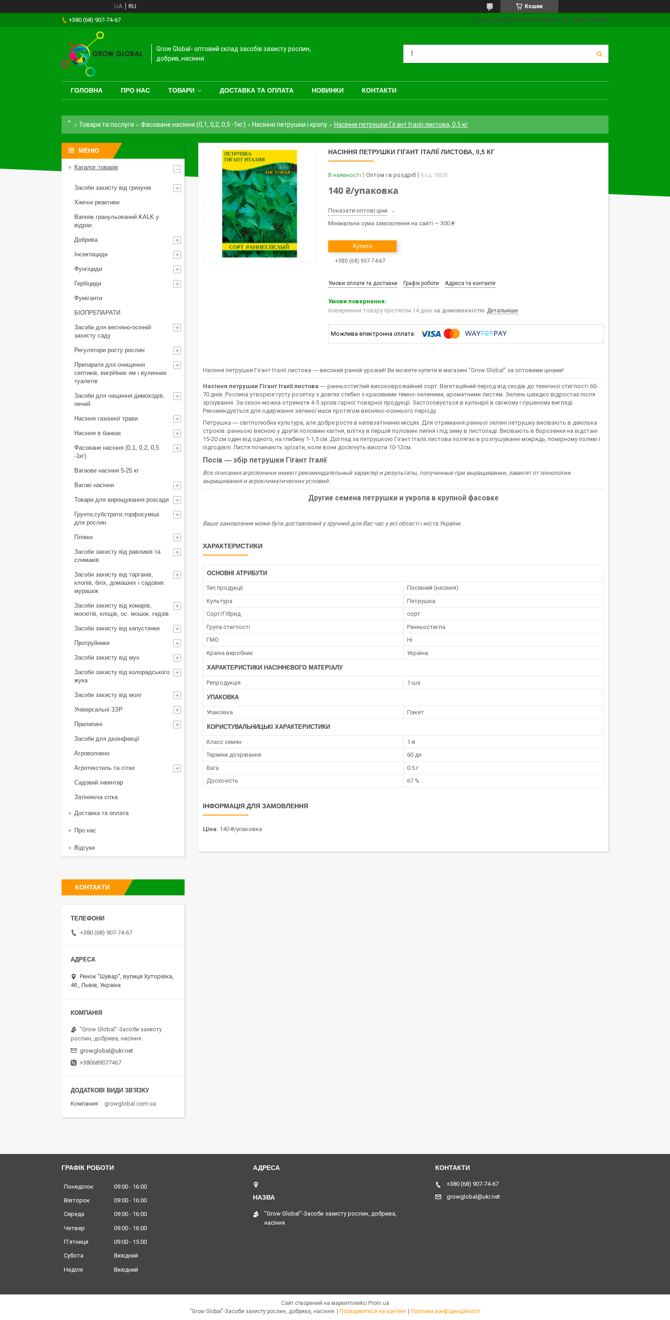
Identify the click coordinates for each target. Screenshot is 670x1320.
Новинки (328, 90)
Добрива (86, 239)
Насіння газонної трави (106, 418)
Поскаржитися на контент (373, 1311)
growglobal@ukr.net (106, 1050)
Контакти (379, 90)
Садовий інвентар (98, 782)
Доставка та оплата (257, 90)
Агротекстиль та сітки (104, 767)
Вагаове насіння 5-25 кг (106, 470)
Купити (362, 246)
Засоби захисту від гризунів (112, 187)
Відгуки (84, 847)
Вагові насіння (94, 485)
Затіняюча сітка (96, 797)
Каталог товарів (96, 167)
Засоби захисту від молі (107, 694)
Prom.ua (378, 1303)
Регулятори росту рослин (109, 350)
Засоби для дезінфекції (106, 738)
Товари (181, 90)
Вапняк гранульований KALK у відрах (116, 221)
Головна (87, 90)
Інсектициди (91, 254)
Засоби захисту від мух (106, 657)
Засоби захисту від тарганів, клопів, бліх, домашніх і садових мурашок (119, 582)
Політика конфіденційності (445, 1311)
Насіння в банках (97, 433)
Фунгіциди (88, 268)
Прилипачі (88, 724)
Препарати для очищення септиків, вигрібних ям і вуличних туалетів (120, 373)
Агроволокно (91, 753)
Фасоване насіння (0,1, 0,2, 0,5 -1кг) (193, 124)
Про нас (135, 90)
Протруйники (91, 642)
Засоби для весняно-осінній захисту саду (112, 331)
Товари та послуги (106, 124)
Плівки (83, 537)
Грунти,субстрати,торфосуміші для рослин (116, 518)
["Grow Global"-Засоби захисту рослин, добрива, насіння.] (102, 54)
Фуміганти (88, 298)
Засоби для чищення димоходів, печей (119, 399)
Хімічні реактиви (96, 202)
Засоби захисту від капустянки (117, 628)
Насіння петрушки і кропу (289, 124)
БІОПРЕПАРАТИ (97, 312)
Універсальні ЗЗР (98, 709)
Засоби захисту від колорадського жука (122, 676)
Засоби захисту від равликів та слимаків (117, 555)
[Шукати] (599, 54)
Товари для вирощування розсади (121, 499)
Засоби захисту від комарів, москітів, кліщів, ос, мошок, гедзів (121, 609)
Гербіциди (87, 283)
